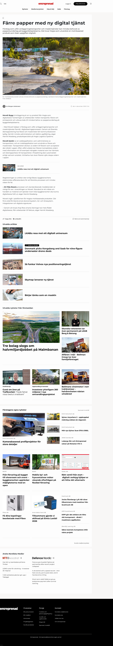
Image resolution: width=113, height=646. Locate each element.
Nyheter (25, 9)
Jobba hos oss (59, 618)
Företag (67, 9)
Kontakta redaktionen (61, 612)
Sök (5, 4)
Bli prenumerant (28, 612)
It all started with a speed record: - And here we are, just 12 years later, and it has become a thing (45, 573)
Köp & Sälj (50, 9)
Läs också (20, 166)
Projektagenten (28, 621)
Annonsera (26, 618)
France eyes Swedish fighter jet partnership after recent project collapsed (43, 564)
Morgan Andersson (14, 106)
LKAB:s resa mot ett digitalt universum (33, 169)
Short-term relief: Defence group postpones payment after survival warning (44, 581)
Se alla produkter (28, 625)
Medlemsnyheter (37, 9)
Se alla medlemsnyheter (81, 543)
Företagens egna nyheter (14, 410)
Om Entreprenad (60, 621)
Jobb (59, 9)
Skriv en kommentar (82, 219)
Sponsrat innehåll (44, 625)
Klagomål (42, 622)
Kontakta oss (59, 615)
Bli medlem (27, 615)
